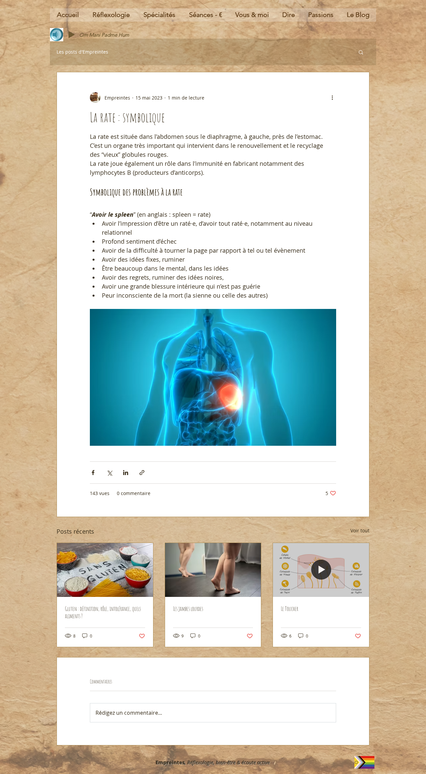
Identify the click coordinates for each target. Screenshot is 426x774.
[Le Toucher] (321, 570)
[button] (361, 52)
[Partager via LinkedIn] (125, 472)
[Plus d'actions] (332, 98)
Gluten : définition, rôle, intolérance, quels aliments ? (103, 612)
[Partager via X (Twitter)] (109, 472)
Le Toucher (289, 608)
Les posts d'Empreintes (82, 52)
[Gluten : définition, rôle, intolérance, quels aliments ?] (105, 570)
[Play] (72, 34)
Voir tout (359, 530)
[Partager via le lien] (142, 472)
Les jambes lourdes (188, 608)
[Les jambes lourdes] (213, 570)
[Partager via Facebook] (93, 472)
